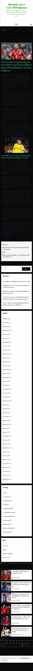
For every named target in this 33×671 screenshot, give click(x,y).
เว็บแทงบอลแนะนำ (6, 650)
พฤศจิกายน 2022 (7, 354)
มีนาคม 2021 (6, 432)
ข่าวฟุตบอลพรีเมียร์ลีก (9, 516)
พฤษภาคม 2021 (7, 424)
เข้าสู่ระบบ (5, 545)
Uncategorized (7, 497)
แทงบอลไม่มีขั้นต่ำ (22, 649)
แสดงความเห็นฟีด (7, 553)
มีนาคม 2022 (6, 385)
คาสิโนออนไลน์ (7, 524)
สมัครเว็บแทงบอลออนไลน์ (7, 651)
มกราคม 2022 (6, 393)
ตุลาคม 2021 (6, 405)
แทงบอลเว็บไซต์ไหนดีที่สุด (17, 650)
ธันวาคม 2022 (6, 350)
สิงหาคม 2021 (6, 412)
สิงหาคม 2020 (6, 459)
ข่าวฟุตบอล (3, 29)
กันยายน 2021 (6, 408)
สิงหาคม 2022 (6, 365)
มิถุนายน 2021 (6, 420)
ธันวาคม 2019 (6, 475)
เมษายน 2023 (6, 334)
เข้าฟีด (4, 549)
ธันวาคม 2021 (6, 397)
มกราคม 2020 (6, 471)
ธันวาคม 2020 (6, 444)
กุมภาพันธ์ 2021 (7, 436)
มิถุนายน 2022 (6, 373)
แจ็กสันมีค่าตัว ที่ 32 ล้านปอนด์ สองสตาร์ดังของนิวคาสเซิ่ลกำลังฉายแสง (21, 584)
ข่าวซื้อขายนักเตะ (7, 500)
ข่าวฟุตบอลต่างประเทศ (9, 512)
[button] (31, 24)
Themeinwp (4, 660)
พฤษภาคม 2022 (7, 377)
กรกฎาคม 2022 (7, 369)
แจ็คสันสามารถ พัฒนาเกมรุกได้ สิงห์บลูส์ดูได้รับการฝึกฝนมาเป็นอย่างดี (20, 595)
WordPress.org (7, 557)
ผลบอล (3, 653)
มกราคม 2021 (6, 440)
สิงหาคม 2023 (6, 318)
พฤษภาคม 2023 (7, 330)
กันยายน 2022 (6, 361)
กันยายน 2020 (6, 455)
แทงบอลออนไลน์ (7, 532)
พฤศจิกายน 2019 (7, 479)
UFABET (5, 493)
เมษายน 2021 (6, 428)
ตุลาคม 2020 (6, 452)
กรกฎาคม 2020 (7, 463)
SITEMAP (4, 649)
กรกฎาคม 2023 (7, 322)
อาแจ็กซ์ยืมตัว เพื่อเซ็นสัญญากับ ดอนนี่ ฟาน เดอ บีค (16, 281)
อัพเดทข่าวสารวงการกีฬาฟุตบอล (16, 6)
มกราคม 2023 (6, 346)
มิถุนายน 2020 (6, 467)
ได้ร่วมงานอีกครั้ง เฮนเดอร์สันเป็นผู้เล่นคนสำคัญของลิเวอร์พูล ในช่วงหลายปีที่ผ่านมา (21, 607)
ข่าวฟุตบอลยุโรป (7, 520)
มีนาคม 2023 (6, 338)
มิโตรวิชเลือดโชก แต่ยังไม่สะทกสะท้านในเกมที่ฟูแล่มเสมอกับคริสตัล (20, 630)
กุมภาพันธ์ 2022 (7, 389)
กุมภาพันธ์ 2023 (7, 342)
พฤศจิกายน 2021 (7, 401)
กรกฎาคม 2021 (7, 416)
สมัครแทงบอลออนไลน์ (9, 528)
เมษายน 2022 (6, 381)
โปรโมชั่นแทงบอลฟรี (12, 649)
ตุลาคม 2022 (6, 358)
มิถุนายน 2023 (6, 326)
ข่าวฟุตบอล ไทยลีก (8, 508)
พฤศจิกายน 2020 (7, 448)
